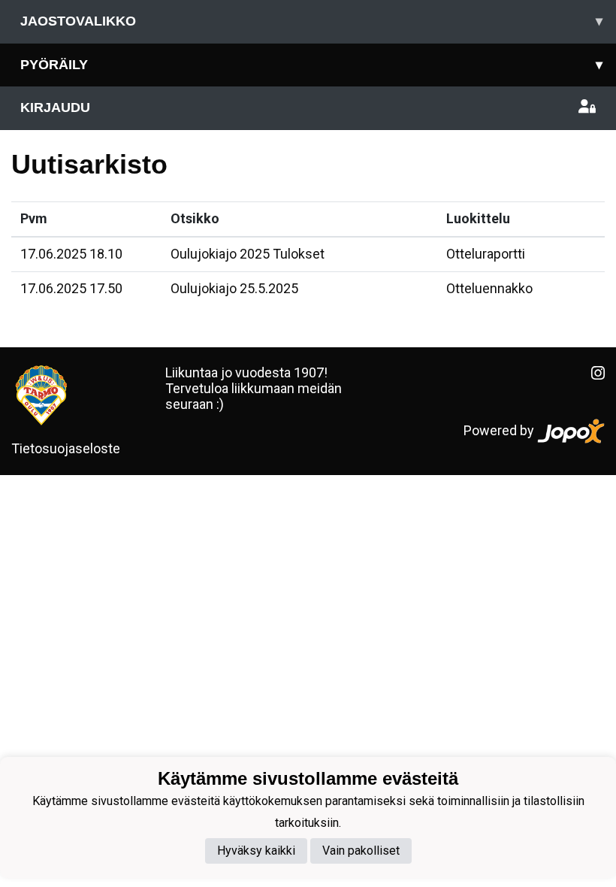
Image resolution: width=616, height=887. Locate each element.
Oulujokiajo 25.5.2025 (234, 288)
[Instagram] (592, 373)
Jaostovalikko (311, 21)
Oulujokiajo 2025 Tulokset (248, 254)
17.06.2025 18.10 (71, 254)
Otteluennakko (489, 288)
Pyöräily (311, 64)
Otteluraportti (485, 254)
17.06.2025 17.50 (71, 288)
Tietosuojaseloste (65, 448)
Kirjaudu (55, 107)
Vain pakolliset (361, 850)
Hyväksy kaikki (256, 850)
